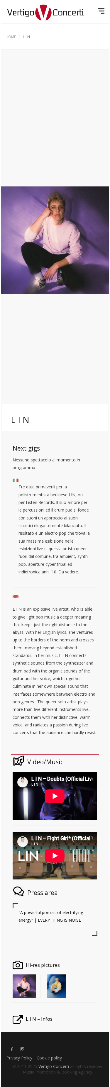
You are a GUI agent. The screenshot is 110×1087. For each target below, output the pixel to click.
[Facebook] (11, 1049)
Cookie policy (49, 1058)
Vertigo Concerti (53, 1066)
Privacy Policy (19, 1058)
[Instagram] (22, 1049)
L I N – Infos (39, 1018)
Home (11, 36)
